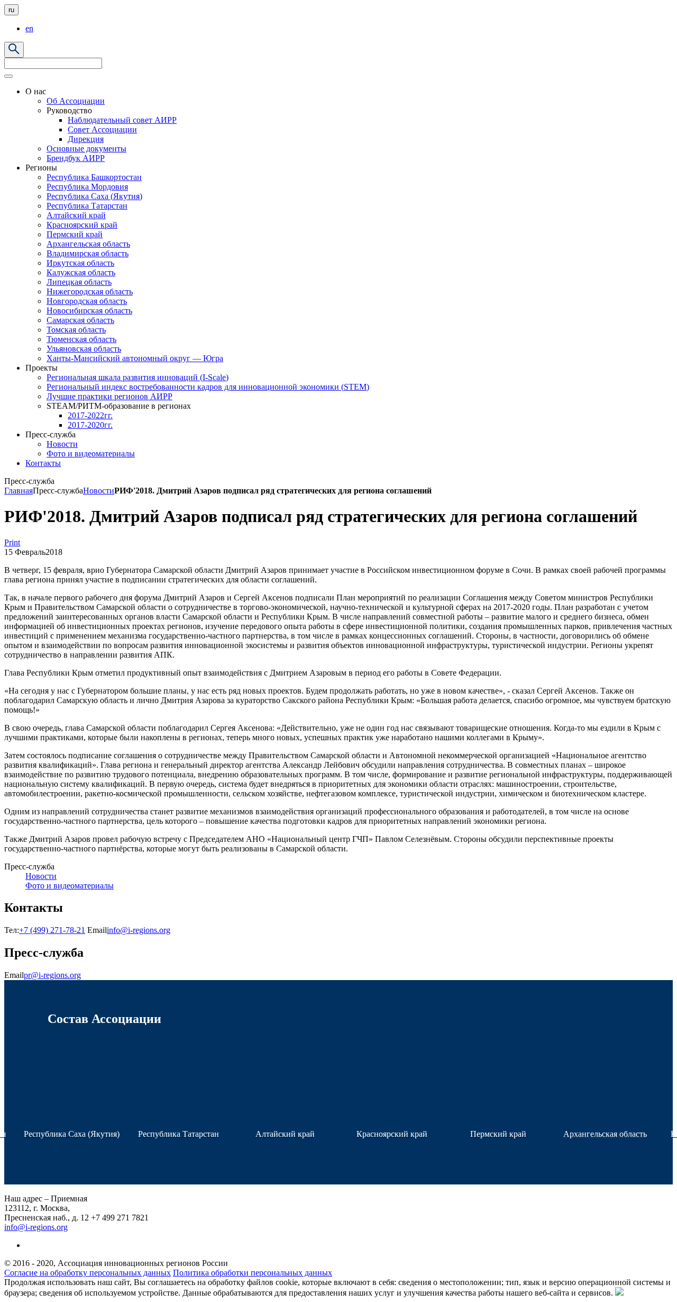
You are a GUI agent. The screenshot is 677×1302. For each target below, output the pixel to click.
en (29, 28)
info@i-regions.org (138, 930)
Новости (98, 490)
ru (11, 10)
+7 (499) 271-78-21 (52, 930)
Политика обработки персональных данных (252, 1272)
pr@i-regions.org (52, 975)
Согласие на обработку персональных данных (87, 1272)
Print (12, 542)
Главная (18, 490)
